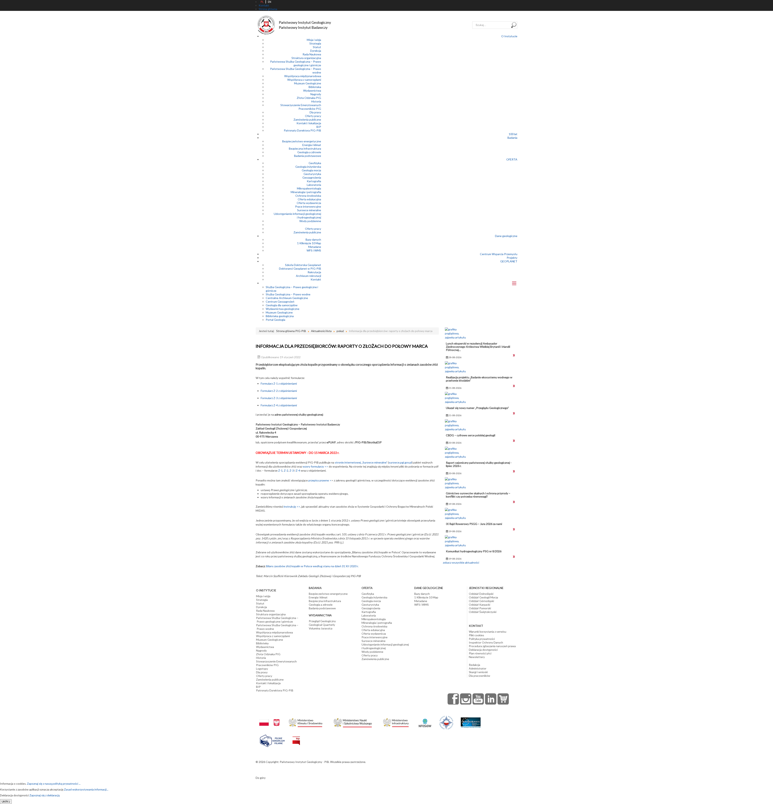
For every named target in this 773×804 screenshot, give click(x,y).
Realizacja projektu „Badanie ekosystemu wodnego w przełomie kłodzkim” (479, 379)
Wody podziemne (310, 221)
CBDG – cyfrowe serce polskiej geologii (470, 435)
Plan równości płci (480, 653)
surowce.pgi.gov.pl (400, 462)
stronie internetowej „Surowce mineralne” (361, 462)
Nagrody (315, 94)
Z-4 (298, 470)
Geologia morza (311, 170)
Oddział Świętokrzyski (482, 612)
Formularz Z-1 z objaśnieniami (279, 383)
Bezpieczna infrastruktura (305, 148)
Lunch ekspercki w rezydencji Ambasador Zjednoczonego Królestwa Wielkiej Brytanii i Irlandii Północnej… (478, 347)
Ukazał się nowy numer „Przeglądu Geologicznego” (477, 408)
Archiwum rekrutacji (308, 275)
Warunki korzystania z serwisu (487, 631)
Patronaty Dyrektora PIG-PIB (302, 130)
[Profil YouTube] (478, 699)
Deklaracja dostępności (483, 649)
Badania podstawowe (307, 155)
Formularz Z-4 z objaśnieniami (279, 405)
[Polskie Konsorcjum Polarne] (272, 740)
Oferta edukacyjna (309, 199)
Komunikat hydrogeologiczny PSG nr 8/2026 (473, 551)
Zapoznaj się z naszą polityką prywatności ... (54, 783)
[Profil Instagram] (466, 699)
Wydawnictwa (312, 90)
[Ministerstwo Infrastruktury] (396, 721)
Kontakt (316, 279)
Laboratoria (314, 184)
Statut (317, 47)
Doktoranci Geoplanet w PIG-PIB (300, 268)
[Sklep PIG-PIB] (503, 699)
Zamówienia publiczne (307, 119)
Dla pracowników (479, 675)
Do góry (261, 777)
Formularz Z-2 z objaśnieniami (279, 390)
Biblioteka (315, 87)
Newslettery (477, 657)
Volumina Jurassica (320, 628)
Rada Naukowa (312, 54)
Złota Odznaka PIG (309, 97)
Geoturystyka (312, 174)
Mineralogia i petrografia (306, 192)
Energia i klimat (311, 145)
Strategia (315, 43)
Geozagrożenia (311, 177)
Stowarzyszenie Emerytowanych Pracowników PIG (300, 106)
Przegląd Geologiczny (322, 621)
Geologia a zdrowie (309, 152)
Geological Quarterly (322, 624)
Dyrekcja (315, 50)
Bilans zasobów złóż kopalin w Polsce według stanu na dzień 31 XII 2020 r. (312, 566)
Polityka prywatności (482, 639)
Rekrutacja (314, 272)
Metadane (314, 246)
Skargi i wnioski (478, 672)
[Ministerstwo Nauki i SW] (353, 722)
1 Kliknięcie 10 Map (309, 243)
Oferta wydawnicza (309, 203)
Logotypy (262, 668)
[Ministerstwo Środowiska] (305, 721)
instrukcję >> (292, 506)
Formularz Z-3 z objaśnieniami (279, 398)
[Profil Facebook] (453, 699)
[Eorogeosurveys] (471, 720)
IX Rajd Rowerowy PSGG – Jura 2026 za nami (474, 524)
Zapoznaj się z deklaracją (44, 795)
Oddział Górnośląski (481, 601)
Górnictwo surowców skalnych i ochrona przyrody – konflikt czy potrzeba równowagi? (478, 495)
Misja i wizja (314, 39)
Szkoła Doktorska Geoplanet (303, 265)
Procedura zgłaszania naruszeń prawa (492, 646)
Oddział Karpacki (479, 604)
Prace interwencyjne (308, 206)
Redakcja (474, 664)
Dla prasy (315, 112)
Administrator (477, 668)
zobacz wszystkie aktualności (461, 562)
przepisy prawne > (319, 480)
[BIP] (296, 737)
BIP (318, 126)
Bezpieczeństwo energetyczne (301, 141)
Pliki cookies (476, 635)
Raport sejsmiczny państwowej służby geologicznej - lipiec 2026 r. (479, 464)
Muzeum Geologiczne (307, 83)
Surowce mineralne (309, 210)
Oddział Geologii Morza (483, 597)
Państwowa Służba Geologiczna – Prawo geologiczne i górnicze (295, 63)
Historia (316, 101)
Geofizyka (315, 163)
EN (269, 1)
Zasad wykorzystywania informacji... (86, 789)
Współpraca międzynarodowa (302, 76)
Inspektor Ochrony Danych (486, 642)
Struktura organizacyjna (306, 58)
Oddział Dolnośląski (481, 593)
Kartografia (314, 181)
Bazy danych (313, 239)
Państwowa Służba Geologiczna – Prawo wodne (277, 626)
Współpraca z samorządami (304, 79)
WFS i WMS (314, 250)
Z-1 (280, 470)
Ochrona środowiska (308, 195)
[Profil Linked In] (491, 699)
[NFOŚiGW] (425, 720)
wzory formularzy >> (315, 466)
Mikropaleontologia (309, 188)
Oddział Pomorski (480, 608)
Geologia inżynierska (308, 166)
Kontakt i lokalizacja (309, 123)
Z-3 (291, 470)
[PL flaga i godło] (269, 718)
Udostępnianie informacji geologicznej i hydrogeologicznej (297, 215)
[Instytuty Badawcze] (446, 722)
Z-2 (286, 470)
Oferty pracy (313, 116)
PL (262, 1)
